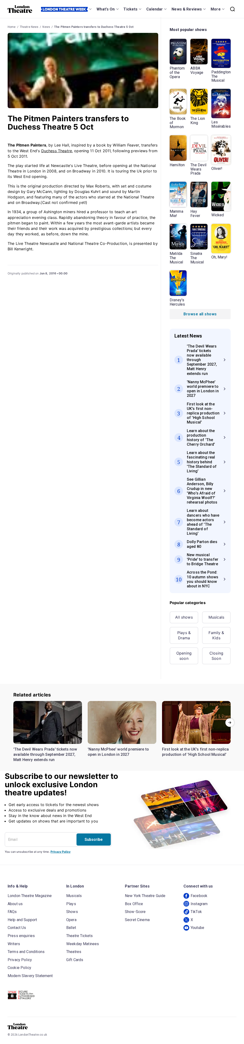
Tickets (130, 9)
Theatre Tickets (79, 935)
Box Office (134, 904)
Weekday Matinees (82, 944)
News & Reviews (187, 9)
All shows (184, 617)
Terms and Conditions (26, 951)
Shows (72, 911)
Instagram (199, 904)
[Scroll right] (229, 722)
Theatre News (29, 27)
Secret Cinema (137, 920)
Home (12, 27)
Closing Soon (216, 656)
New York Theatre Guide (145, 895)
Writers (14, 944)
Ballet (71, 927)
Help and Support (22, 920)
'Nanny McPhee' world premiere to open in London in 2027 (118, 752)
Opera (71, 920)
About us (15, 904)
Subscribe (94, 839)
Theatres (73, 951)
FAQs (12, 911)
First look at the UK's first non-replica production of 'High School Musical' (195, 752)
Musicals (216, 617)
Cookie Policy (19, 967)
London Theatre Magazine (30, 895)
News (46, 27)
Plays (71, 904)
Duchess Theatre (56, 150)
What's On (106, 9)
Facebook (199, 895)
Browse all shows (200, 314)
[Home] (20, 9)
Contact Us (17, 927)
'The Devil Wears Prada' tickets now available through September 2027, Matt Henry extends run (45, 754)
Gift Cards (74, 960)
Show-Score (135, 911)
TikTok (196, 911)
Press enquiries (21, 935)
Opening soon (184, 656)
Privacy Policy (61, 851)
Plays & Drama (184, 635)
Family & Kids (216, 635)
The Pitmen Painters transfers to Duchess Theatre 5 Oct (93, 27)
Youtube (197, 927)
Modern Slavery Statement (30, 975)
